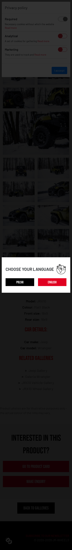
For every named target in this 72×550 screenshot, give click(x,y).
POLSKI (19, 282)
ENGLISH (52, 282)
